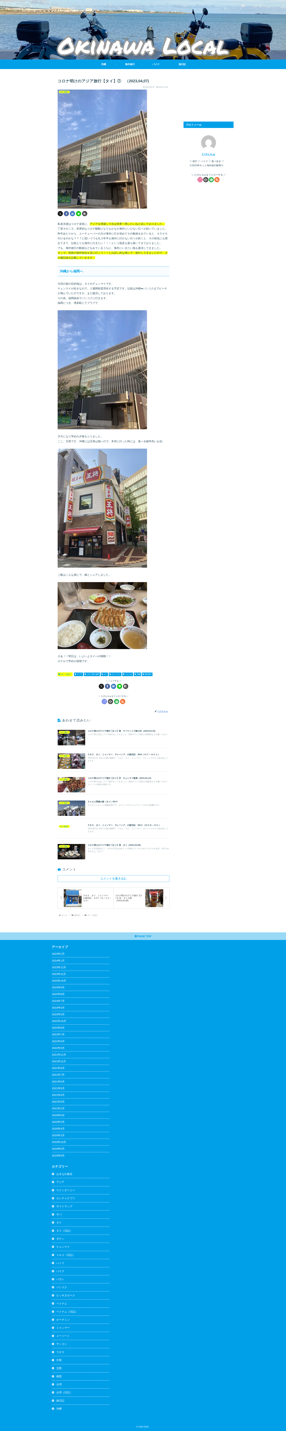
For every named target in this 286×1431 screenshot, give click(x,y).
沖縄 (138, 674)
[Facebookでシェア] (66, 213)
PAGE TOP (144, 936)
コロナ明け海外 (93, 674)
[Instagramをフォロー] (104, 701)
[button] (84, 213)
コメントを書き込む (113, 878)
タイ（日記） (66, 674)
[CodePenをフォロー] (110, 701)
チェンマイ (116, 674)
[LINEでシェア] (78, 213)
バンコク (128, 674)
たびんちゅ (208, 154)
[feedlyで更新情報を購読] (116, 701)
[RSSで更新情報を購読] (122, 701)
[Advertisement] (209, 96)
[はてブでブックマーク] (72, 213)
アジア (79, 674)
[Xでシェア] (60, 213)
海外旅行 (148, 674)
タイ (105, 674)
